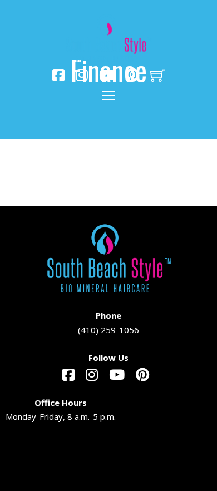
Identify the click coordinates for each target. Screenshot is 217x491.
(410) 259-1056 (108, 329)
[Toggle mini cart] (157, 75)
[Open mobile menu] (108, 95)
